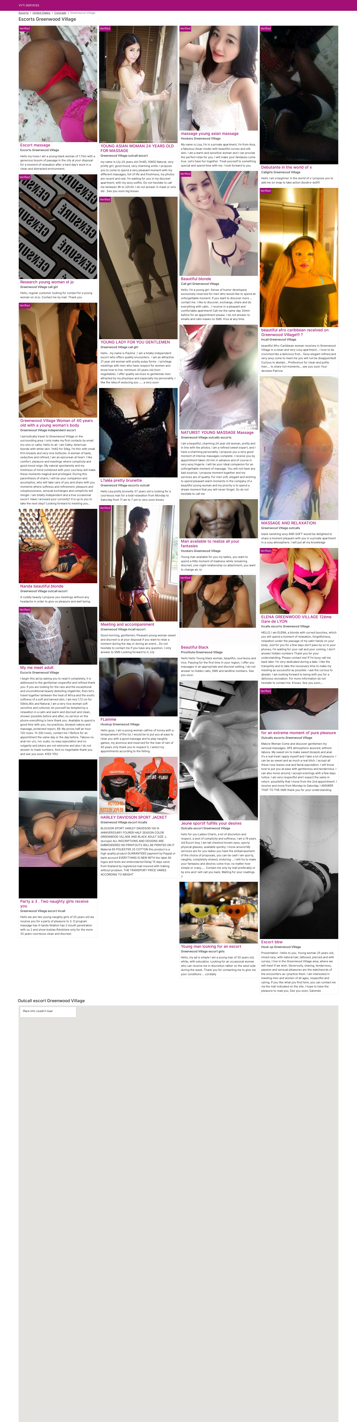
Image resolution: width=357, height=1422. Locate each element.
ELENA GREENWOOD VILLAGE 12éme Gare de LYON (296, 619)
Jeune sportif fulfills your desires (211, 823)
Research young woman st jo (47, 282)
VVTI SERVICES (29, 5)
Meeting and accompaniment (127, 624)
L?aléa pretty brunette (121, 480)
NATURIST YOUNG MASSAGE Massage (217, 432)
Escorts (24, 13)
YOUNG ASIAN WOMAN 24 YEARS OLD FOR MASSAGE (137, 148)
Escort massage (35, 145)
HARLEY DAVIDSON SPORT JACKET (134, 817)
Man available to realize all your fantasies (210, 543)
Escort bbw (272, 942)
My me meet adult (37, 667)
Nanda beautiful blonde (41, 586)
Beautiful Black (195, 647)
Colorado (60, 13)
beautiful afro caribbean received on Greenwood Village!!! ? (295, 332)
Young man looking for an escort (211, 946)
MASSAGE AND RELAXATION (288, 523)
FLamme (108, 719)
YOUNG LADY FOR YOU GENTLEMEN (135, 342)
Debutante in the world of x (286, 167)
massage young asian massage (210, 133)
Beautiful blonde (196, 278)
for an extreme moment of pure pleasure (298, 732)
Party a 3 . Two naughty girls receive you (54, 903)
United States (41, 13)
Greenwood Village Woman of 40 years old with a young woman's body (56, 422)
